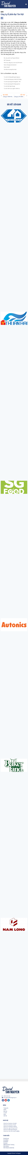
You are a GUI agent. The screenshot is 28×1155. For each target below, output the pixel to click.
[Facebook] (3, 1100)
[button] (26, 4)
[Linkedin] (8, 1100)
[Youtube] (6, 1100)
